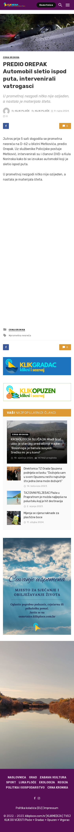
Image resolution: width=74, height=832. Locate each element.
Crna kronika (11, 57)
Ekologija (47, 782)
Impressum (51, 808)
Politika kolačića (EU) (29, 808)
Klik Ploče (22, 110)
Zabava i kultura (53, 777)
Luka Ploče (27, 782)
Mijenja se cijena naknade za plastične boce (41, 515)
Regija (63, 782)
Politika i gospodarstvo (25, 787)
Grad (33, 777)
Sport (11, 782)
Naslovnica (17, 777)
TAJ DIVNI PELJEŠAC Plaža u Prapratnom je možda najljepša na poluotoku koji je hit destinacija (45, 497)
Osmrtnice (46, 5)
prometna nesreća (20, 335)
